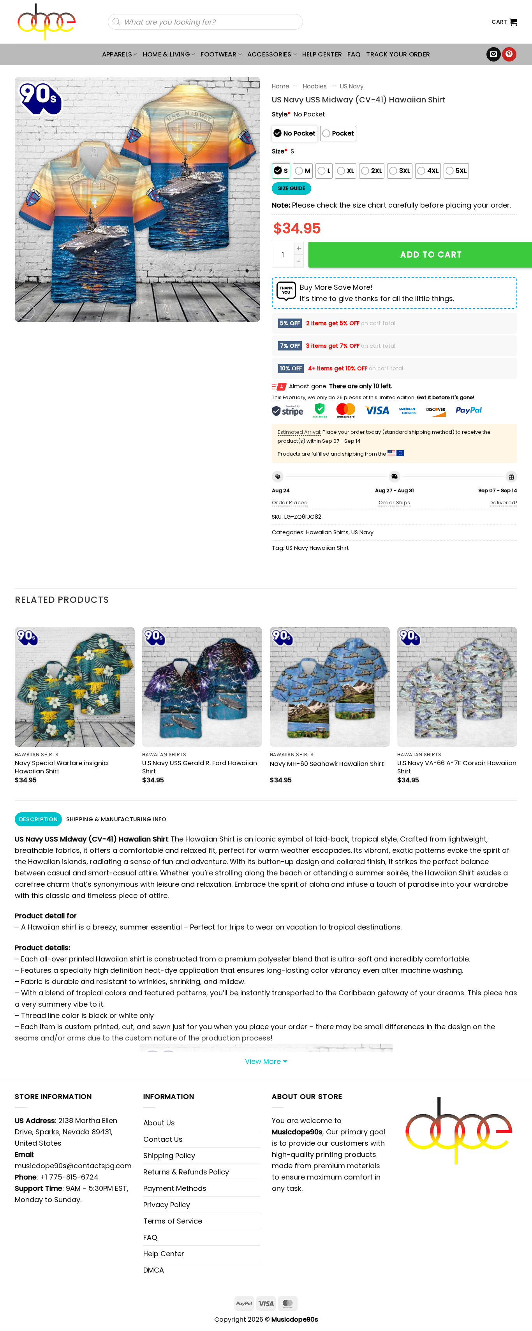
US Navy (352, 86)
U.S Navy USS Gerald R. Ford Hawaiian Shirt (199, 767)
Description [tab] (38, 819)
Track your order (398, 54)
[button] (504, 21)
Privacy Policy (166, 1205)
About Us (159, 1123)
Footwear (218, 54)
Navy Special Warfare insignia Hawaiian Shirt (61, 767)
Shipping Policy (169, 1155)
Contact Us (163, 1139)
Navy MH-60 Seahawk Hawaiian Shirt (327, 764)
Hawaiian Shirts (327, 532)
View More (263, 1061)
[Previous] (15, 706)
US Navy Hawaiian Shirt (317, 548)
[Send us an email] (493, 54)
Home (280, 86)
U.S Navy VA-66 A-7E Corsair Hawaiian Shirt (456, 767)
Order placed (290, 502)
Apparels (117, 54)
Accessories (269, 54)
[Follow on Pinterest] (509, 54)
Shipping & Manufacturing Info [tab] (116, 819)
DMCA (153, 1270)
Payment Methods (174, 1188)
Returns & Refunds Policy (186, 1172)
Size (279, 151)
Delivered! (503, 502)
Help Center (322, 54)
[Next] (517, 706)
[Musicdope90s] (50, 22)
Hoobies (315, 86)
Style (281, 114)
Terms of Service (172, 1221)
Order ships (394, 502)
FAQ (354, 54)
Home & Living (166, 54)
